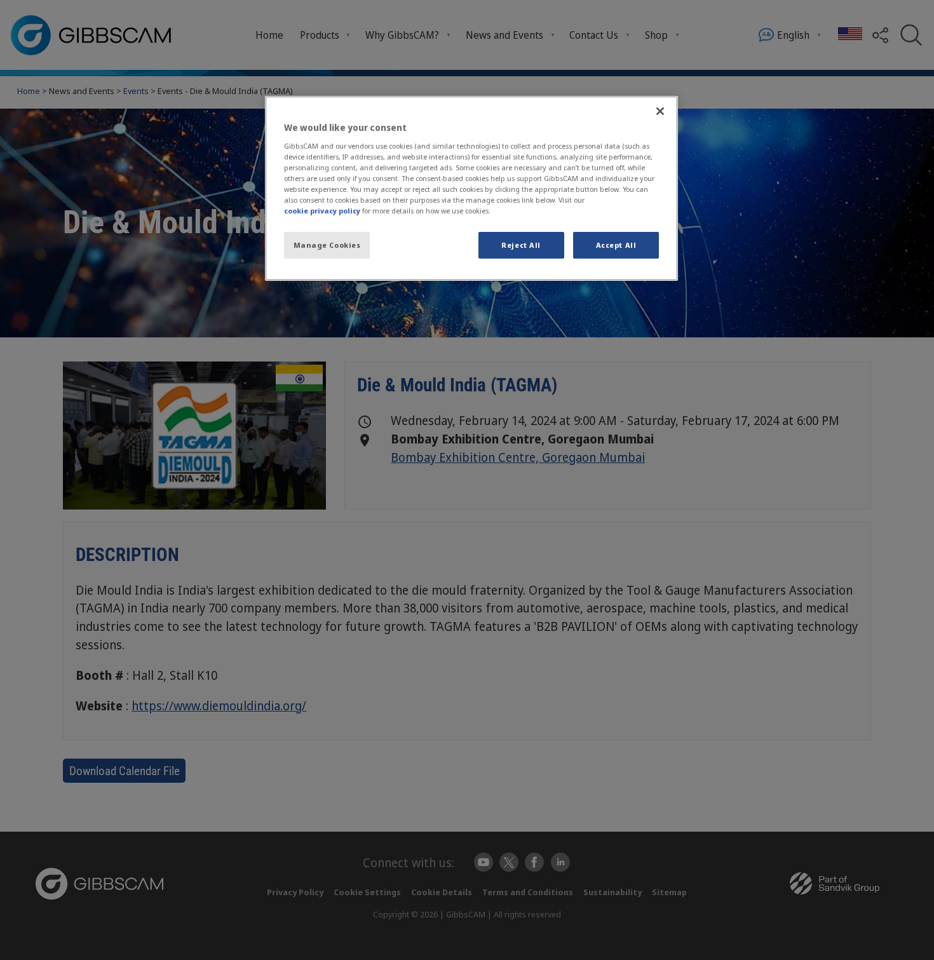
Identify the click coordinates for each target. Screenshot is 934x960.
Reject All (521, 245)
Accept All (616, 245)
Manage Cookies (327, 245)
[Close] (660, 111)
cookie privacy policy (322, 210)
